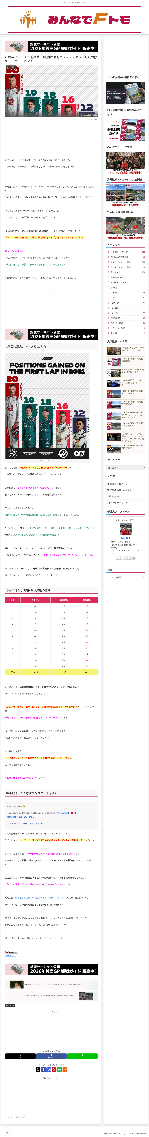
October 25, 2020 (34, 823)
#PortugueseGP (62, 813)
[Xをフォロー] (38, 1069)
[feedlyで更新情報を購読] (59, 1069)
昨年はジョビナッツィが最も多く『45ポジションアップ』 (42, 898)
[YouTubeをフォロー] (54, 1069)
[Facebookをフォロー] (43, 1069)
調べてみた (10, 1006)
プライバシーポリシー (117, 502)
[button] (143, 577)
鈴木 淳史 (126, 538)
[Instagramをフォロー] (48, 1069)
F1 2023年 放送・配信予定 (119, 490)
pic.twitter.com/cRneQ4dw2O (20, 817)
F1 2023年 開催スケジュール (120, 484)
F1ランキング (10, 955)
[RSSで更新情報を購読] (65, 1069)
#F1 (76, 813)
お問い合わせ (113, 496)
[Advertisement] (28, 138)
